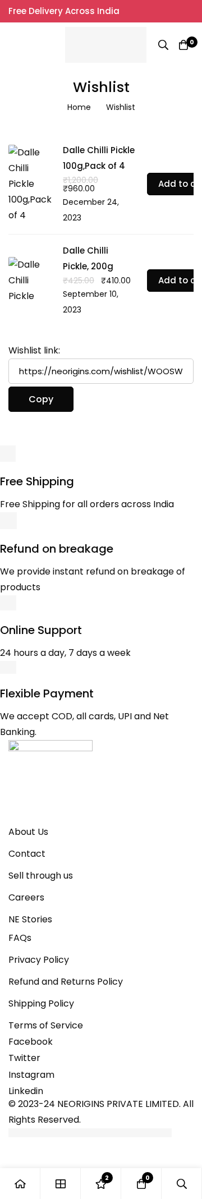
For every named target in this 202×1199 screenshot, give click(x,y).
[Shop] (60, 1183)
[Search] (163, 44)
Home (79, 107)
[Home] (20, 1183)
